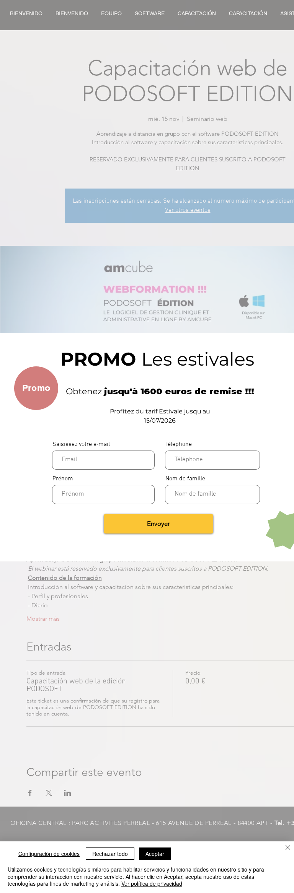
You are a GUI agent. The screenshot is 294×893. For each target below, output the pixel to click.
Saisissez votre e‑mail (81, 444)
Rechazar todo (110, 853)
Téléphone (178, 444)
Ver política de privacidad (151, 883)
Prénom (62, 479)
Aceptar (154, 853)
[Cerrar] (287, 848)
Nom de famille (185, 479)
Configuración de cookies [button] (49, 853)
